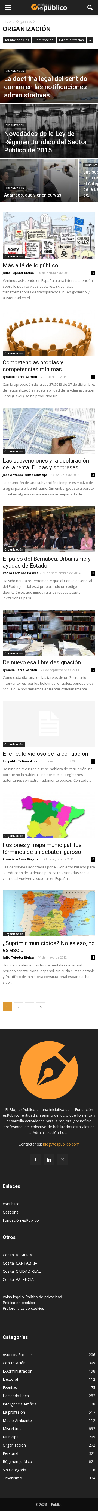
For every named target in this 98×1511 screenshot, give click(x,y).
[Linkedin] (49, 1159)
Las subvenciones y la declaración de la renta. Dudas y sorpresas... (46, 464)
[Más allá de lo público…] (49, 235)
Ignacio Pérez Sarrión (20, 377)
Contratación (44, 40)
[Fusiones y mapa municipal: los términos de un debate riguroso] (49, 815)
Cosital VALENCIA (18, 1279)
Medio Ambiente (17, 1420)
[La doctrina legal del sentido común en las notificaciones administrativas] (49, 96)
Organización (15, 71)
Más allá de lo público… (32, 265)
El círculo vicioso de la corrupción (45, 753)
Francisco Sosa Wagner (21, 859)
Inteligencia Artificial (20, 1404)
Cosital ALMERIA (17, 1254)
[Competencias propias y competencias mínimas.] (49, 333)
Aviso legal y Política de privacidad (32, 1297)
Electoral (10, 1379)
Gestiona (11, 1212)
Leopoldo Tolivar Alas (20, 761)
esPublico (11, 1203)
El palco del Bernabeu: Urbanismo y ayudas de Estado (47, 562)
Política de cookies (19, 1302)
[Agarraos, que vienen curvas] (39, 183)
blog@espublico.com (61, 1144)
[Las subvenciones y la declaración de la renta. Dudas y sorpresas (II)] (49, 431)
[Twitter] (62, 1159)
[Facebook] (35, 1159)
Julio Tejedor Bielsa (18, 273)
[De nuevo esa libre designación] (49, 633)
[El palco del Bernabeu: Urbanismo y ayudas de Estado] (49, 529)
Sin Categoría (14, 1469)
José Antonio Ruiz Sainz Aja (25, 475)
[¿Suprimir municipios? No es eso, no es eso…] (49, 913)
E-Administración (71, 40)
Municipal (11, 1436)
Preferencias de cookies (23, 1308)
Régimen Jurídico (17, 1461)
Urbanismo (12, 1478)
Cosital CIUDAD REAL (22, 1271)
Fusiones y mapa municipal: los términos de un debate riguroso (42, 848)
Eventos (10, 1387)
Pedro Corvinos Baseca (21, 573)
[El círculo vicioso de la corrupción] (49, 724)
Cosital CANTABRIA (20, 1263)
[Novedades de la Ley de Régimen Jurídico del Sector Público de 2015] (49, 134)
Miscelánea (13, 1428)
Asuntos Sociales (17, 40)
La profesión (14, 1412)
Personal (10, 1453)
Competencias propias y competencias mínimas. (33, 366)
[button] (90, 7)
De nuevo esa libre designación (42, 662)
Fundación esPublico (21, 1220)
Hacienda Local (16, 1395)
